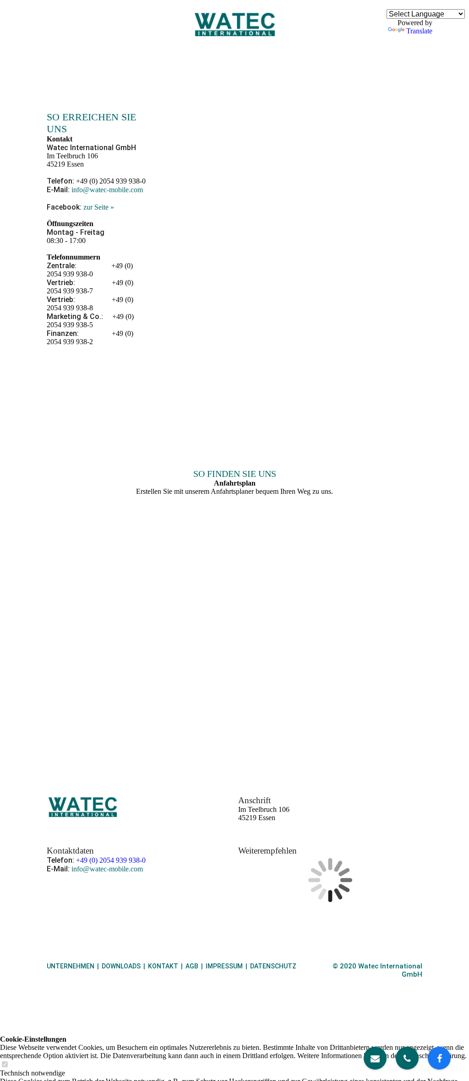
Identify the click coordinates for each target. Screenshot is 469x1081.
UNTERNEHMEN (70, 966)
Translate (419, 31)
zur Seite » (98, 207)
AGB (191, 966)
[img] (235, 24)
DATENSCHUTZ (273, 966)
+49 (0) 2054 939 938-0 (111, 860)
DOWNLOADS (121, 966)
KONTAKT (163, 966)
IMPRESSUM (224, 966)
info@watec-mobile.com (107, 190)
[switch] (4, 1065)
